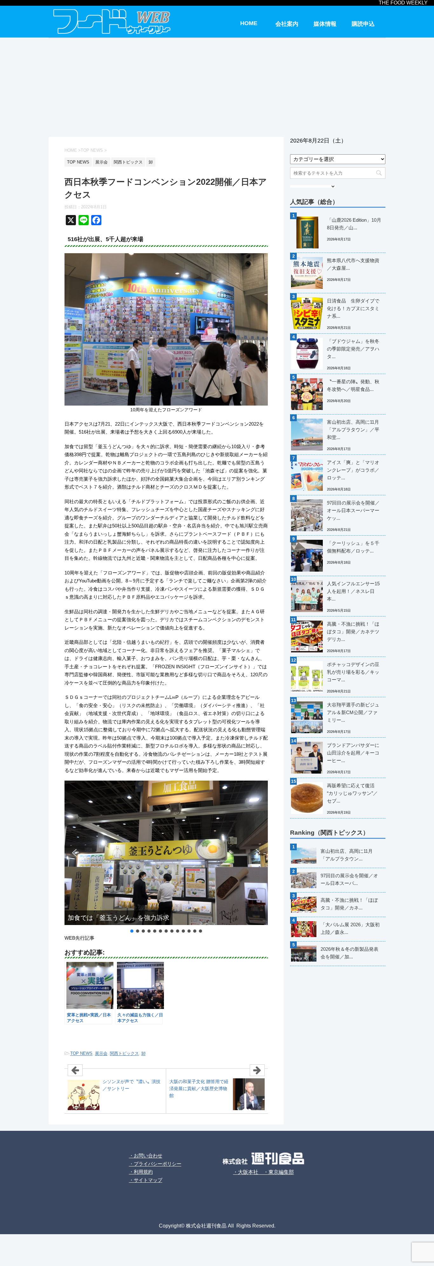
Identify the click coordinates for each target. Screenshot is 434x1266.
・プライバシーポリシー (155, 1163)
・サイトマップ (145, 1180)
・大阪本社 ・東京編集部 (263, 1172)
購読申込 (363, 24)
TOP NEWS (81, 1053)
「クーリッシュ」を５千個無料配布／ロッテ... (353, 546)
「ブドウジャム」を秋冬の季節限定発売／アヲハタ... (353, 348)
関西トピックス (124, 1053)
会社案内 (286, 24)
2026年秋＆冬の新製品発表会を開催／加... (349, 952)
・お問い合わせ (145, 1155)
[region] (166, 857)
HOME (248, 23)
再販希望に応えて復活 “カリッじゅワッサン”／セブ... (352, 793)
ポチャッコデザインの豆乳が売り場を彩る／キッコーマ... (353, 672)
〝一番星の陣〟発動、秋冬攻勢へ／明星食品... (353, 385)
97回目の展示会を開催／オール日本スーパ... (349, 879)
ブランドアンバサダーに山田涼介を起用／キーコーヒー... (353, 752)
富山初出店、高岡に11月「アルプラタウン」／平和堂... (353, 429)
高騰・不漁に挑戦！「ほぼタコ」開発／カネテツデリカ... (353, 631)
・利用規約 (141, 1171)
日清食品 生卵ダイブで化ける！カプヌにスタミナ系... (353, 308)
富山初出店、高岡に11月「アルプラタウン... (347, 854)
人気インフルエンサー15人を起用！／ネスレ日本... (353, 591)
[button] (74, 853)
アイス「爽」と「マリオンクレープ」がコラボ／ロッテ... (353, 470)
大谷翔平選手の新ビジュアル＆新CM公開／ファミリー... (353, 712)
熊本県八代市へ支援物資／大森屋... (353, 264)
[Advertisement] (217, 85)
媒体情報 (325, 24)
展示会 (101, 1053)
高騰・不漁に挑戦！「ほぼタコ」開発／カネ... (349, 903)
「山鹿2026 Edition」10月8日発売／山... (354, 223)
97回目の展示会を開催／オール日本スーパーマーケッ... (353, 510)
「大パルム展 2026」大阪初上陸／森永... (350, 928)
